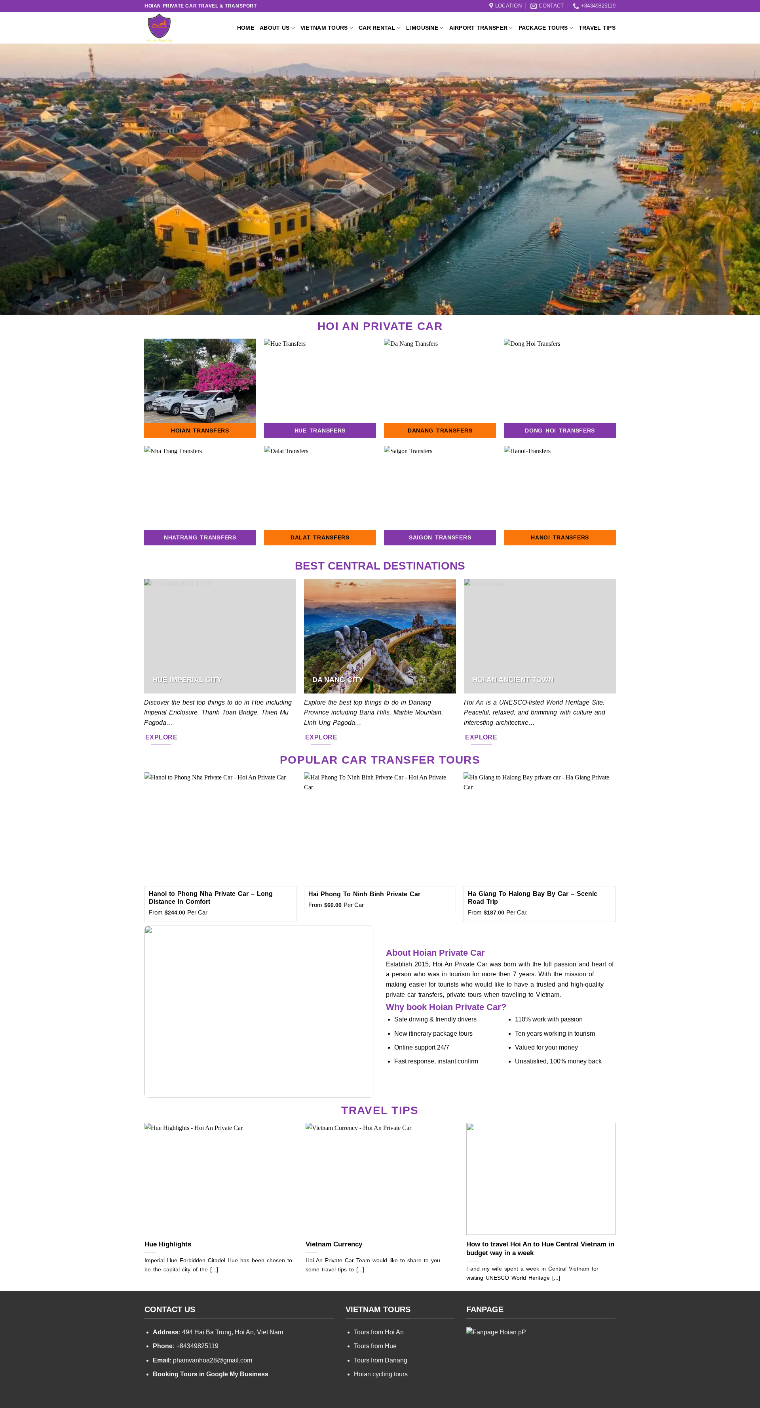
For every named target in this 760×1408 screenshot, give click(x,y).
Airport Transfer (478, 28)
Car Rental (377, 28)
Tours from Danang (380, 1360)
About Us (274, 28)
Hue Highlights (167, 1244)
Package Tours (543, 28)
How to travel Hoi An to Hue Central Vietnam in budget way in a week (540, 1248)
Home (245, 28)
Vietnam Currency (334, 1244)
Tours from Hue (375, 1346)
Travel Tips (597, 28)
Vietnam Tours (324, 28)
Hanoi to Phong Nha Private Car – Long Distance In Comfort (211, 897)
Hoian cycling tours (381, 1374)
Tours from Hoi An (379, 1332)
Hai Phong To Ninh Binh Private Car (364, 894)
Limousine (422, 28)
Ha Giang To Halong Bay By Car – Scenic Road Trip (532, 897)
